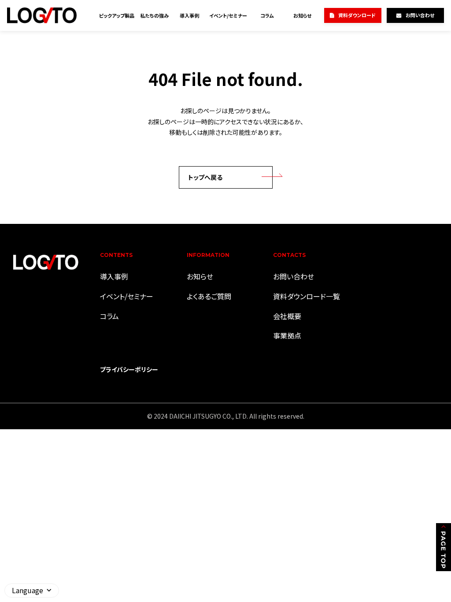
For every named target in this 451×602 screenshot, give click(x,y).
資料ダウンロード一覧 (306, 296)
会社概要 (287, 316)
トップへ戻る (205, 177)
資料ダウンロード (357, 15)
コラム (267, 15)
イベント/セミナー (228, 15)
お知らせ (302, 15)
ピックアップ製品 (116, 15)
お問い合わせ (420, 15)
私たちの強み (154, 15)
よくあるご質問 (209, 296)
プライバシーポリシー (129, 369)
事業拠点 (287, 335)
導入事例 (189, 15)
